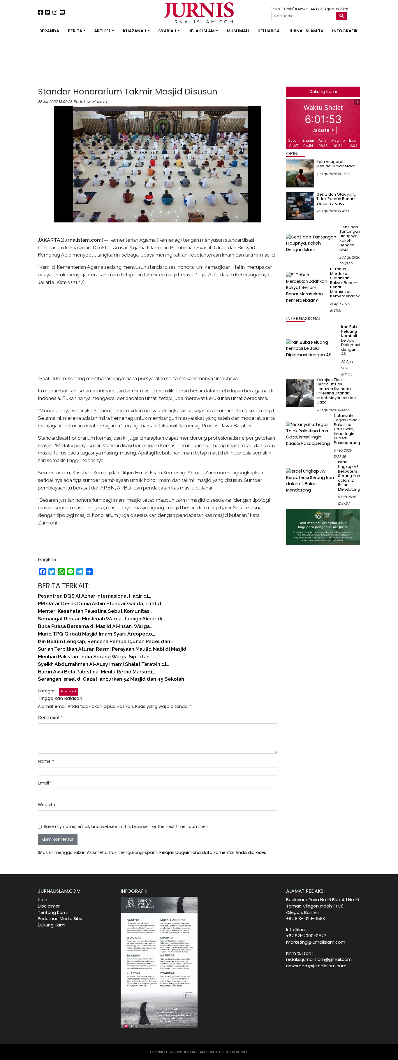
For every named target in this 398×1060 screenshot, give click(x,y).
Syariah (167, 31)
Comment (50, 717)
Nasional (68, 691)
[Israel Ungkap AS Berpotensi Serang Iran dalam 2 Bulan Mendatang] (311, 480)
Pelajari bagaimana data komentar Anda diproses (212, 852)
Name (46, 761)
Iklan (42, 900)
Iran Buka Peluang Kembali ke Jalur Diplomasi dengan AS (350, 340)
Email (45, 783)
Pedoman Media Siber (61, 919)
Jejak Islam (202, 31)
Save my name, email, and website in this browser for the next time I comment (127, 826)
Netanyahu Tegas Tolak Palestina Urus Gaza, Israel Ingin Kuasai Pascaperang (347, 429)
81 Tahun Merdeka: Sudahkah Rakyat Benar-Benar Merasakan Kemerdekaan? (345, 282)
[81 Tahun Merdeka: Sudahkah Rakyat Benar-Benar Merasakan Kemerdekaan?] (307, 287)
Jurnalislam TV (305, 31)
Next (273, 890)
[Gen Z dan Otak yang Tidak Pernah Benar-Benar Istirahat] (300, 206)
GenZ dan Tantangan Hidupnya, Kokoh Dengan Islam (349, 238)
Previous (267, 890)
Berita (75, 31)
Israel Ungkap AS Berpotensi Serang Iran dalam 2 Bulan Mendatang (349, 475)
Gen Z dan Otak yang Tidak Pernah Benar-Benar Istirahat (336, 199)
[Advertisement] (19, 108)
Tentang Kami (53, 912)
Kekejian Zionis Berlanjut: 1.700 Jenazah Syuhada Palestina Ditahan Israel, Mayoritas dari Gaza (336, 391)
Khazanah (134, 31)
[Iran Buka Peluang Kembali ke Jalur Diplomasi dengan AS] (312, 348)
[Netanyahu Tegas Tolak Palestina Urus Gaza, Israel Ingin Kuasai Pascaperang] (309, 434)
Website (46, 805)
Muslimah (238, 31)
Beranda (49, 31)
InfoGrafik (345, 31)
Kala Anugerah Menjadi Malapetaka (335, 164)
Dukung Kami (323, 91)
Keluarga (269, 31)
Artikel (102, 31)
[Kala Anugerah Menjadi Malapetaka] (300, 173)
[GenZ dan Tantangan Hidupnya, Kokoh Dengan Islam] (311, 243)
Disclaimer (49, 906)
